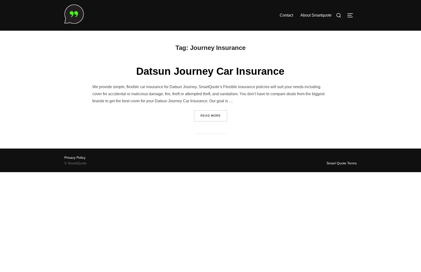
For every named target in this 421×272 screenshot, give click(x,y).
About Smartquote (316, 15)
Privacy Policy (75, 157)
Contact (286, 15)
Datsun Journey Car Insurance (210, 71)
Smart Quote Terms (341, 163)
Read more (214, 115)
